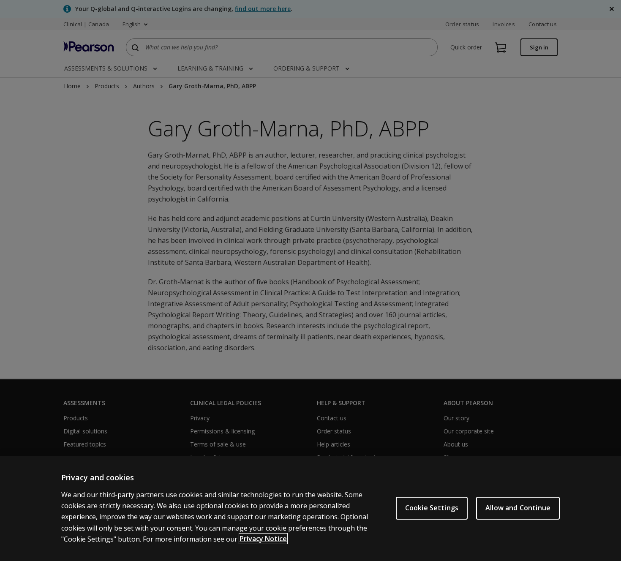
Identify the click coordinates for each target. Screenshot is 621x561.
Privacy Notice (263, 538)
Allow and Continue (517, 507)
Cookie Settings (431, 507)
